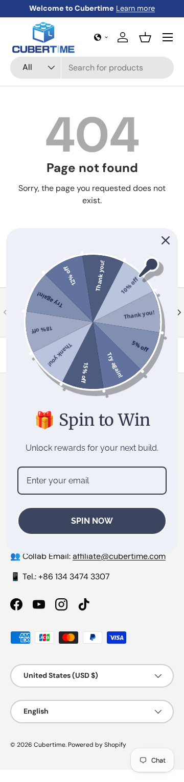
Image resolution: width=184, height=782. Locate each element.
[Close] (165, 240)
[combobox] (92, 68)
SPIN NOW (92, 521)
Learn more (135, 8)
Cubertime (49, 745)
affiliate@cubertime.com (119, 556)
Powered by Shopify (97, 745)
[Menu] (167, 37)
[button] (101, 37)
